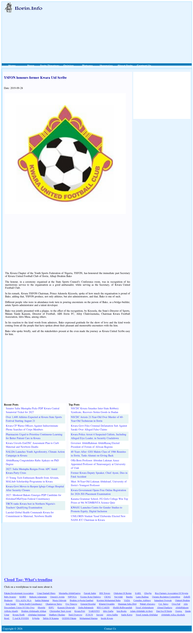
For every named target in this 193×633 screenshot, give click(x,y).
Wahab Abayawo (147, 603)
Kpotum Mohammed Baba (108, 600)
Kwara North (19, 614)
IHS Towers (104, 593)
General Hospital (88, 603)
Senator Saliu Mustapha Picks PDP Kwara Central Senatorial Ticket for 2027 (32, 410)
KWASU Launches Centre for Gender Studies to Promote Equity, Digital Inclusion (96, 509)
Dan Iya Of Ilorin (164, 610)
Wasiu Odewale (59, 600)
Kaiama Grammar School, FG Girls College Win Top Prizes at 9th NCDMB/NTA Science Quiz (99, 500)
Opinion (68, 65)
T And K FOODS (20, 618)
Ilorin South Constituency (30, 603)
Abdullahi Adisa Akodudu (173, 614)
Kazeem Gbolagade (66, 607)
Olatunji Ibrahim (182, 600)
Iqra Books (122, 610)
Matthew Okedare (57, 614)
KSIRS (22, 596)
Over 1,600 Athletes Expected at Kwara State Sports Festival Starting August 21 (34, 419)
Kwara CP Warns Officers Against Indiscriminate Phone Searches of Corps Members (32, 427)
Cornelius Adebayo (142, 600)
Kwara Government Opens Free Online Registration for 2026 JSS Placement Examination (98, 492)
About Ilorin (125, 65)
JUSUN (89, 614)
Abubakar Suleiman (37, 614)
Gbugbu (148, 593)
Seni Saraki (11, 603)
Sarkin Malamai (42, 600)
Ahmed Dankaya (164, 607)
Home (12, 65)
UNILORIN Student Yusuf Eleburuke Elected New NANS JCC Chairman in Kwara (98, 518)
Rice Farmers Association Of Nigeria (171, 593)
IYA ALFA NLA (23, 600)
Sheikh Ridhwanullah (122, 607)
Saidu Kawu (126, 614)
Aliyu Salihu (112, 614)
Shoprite (41, 607)
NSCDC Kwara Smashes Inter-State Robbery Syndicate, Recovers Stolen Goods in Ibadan (95, 410)
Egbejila (35, 618)
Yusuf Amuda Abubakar (147, 614)
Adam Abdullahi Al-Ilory (141, 610)
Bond (7, 618)
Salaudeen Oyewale (163, 600)
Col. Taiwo (163, 603)
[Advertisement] (124, 28)
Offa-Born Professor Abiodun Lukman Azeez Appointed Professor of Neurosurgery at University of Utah (98, 464)
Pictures (87, 65)
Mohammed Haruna (88, 618)
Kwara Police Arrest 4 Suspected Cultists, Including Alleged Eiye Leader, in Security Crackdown (98, 436)
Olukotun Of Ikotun (123, 593)
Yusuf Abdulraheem (145, 607)
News (30, 65)
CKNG (107, 596)
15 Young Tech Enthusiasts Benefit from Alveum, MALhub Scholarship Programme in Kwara (32, 479)
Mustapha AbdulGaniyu (69, 593)
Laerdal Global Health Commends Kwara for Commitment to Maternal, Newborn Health (30, 514)
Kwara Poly (79, 610)
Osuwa (178, 610)
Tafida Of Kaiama (51, 618)
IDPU (51, 607)
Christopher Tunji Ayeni (60, 610)
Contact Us (144, 65)
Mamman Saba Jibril (127, 603)
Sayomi (99, 614)
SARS (138, 593)
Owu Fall (176, 603)
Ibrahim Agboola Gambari (81, 600)
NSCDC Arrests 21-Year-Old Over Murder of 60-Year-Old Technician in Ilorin (97, 419)
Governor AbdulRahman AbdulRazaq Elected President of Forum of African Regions (95, 445)
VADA (127, 600)
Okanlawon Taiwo (54, 603)
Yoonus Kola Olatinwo (90, 596)
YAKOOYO (94, 610)
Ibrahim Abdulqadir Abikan (33, 610)
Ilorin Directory (49, 65)
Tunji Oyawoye (75, 614)
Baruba (129, 596)
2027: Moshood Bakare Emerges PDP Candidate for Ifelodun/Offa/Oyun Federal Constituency (33, 497)
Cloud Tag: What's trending (28, 579)
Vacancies (106, 65)
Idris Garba (108, 610)
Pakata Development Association (19, 593)
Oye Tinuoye (71, 603)
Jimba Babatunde (85, 607)
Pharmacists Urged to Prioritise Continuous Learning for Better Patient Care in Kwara (34, 436)
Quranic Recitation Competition (166, 596)
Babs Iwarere (10, 596)
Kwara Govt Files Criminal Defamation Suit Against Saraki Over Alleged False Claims (99, 427)
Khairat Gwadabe (107, 603)
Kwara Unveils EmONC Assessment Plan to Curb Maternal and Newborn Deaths (32, 445)
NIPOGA (72, 596)
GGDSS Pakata (69, 618)
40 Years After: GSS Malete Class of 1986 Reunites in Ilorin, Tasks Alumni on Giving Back (98, 453)
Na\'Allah (118, 596)
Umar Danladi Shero (46, 593)
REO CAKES (103, 607)
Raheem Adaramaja (38, 596)
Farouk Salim (90, 593)
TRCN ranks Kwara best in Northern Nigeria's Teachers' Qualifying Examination (30, 505)
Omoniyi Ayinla (57, 596)
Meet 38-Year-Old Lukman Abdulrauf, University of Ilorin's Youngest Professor (99, 483)
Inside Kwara (107, 618)
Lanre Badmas (142, 596)
